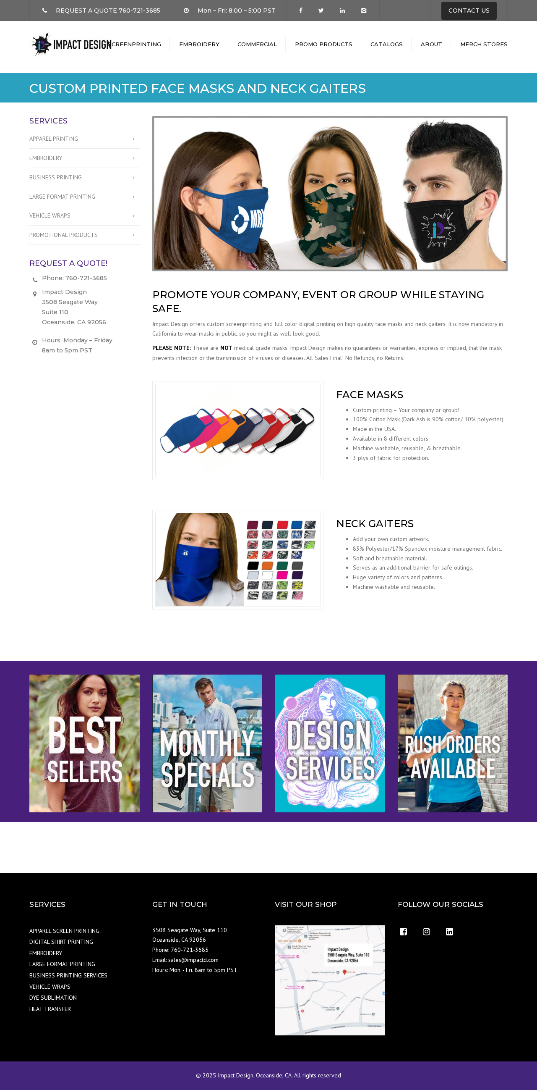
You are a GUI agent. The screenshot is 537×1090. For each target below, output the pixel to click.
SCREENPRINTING (134, 44)
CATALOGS (386, 44)
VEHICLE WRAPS (49, 215)
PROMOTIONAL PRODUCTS (63, 235)
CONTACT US (469, 10)
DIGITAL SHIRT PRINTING (61, 942)
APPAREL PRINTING (53, 138)
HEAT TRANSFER (50, 1009)
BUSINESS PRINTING (55, 177)
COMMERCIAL (257, 44)
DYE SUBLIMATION (53, 997)
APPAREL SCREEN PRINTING (64, 931)
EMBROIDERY (199, 44)
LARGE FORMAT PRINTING (62, 196)
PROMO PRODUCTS (323, 44)
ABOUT (431, 44)
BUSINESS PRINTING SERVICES (68, 975)
